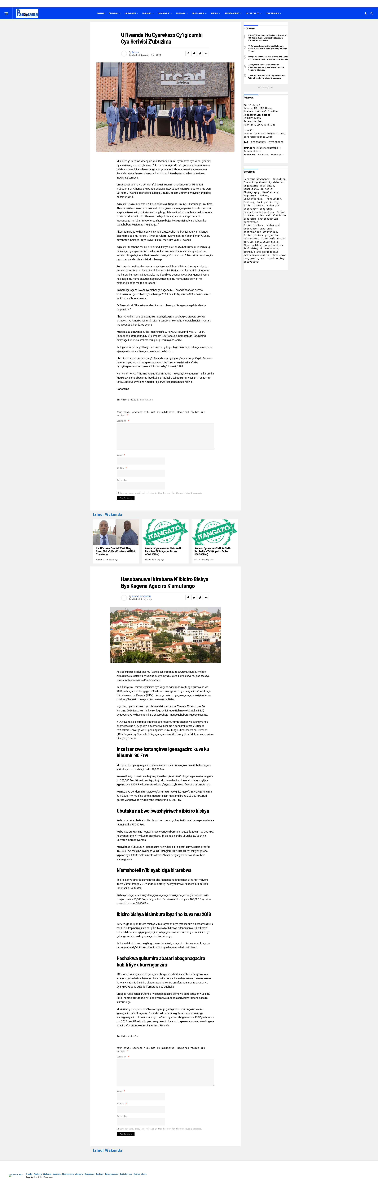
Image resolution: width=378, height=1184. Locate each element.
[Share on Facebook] (188, 53)
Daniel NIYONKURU (141, 596)
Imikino (214, 13)
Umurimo (146, 13)
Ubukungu (130, 13)
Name (121, 455)
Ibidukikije (163, 13)
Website (122, 480)
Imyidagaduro (232, 13)
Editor (135, 52)
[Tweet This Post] (194, 53)
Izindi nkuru (272, 13)
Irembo (100, 13)
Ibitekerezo (252, 13)
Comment (123, 420)
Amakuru (113, 13)
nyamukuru (146, 399)
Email (122, 467)
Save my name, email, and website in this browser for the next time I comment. (161, 493)
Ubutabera (198, 13)
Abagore (180, 13)
